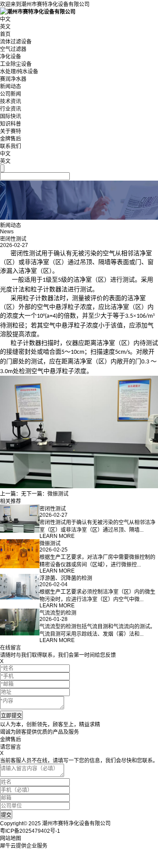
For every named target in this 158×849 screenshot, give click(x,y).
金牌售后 (10, 139)
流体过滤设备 (16, 42)
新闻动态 (10, 86)
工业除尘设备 (16, 64)
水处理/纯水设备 (19, 72)
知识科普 (10, 124)
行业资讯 (10, 109)
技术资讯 (10, 101)
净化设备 (10, 57)
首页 (5, 34)
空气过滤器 (13, 49)
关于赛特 (10, 131)
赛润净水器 (13, 79)
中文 (5, 19)
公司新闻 (10, 94)
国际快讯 (10, 116)
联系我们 (10, 146)
